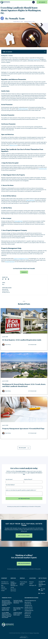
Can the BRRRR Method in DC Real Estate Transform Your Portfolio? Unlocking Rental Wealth (7, 615)
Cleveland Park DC (29, 610)
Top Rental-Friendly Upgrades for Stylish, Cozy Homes (18, 601)
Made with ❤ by (24, 636)
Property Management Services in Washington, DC (14, 584)
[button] (24, 2)
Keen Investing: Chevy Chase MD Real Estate (18, 609)
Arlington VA (27, 615)
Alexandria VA (28, 617)
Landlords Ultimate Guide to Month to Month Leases (17, 614)
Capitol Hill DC (28, 612)
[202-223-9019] (39, 589)
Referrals (3, 587)
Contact (3, 590)
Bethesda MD (28, 613)
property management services (21, 258)
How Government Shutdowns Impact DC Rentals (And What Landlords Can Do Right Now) (7, 603)
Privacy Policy (36, 633)
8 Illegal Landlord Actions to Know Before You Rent (6, 609)
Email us (43, 593)
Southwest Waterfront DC (30, 600)
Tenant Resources (5, 583)
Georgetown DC (28, 605)
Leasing (12, 587)
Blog (3, 284)
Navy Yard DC (28, 602)
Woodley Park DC (29, 607)
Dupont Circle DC (29, 608)
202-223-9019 (43, 589)
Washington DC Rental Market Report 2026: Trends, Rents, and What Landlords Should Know (24, 385)
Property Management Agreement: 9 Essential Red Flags (23, 428)
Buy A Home (13, 589)
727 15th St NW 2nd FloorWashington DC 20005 (42, 584)
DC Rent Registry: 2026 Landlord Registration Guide (21, 340)
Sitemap (31, 633)
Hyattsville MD (28, 604)
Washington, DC (32, 585)
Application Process (22, 584)
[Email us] (39, 593)
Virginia (31, 583)
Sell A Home (13, 590)
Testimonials (4, 588)
